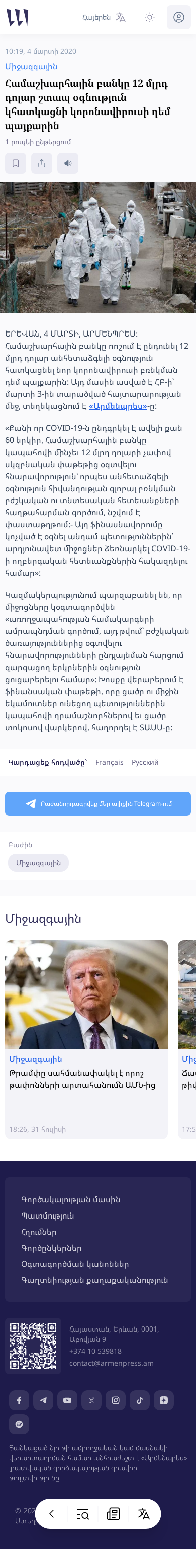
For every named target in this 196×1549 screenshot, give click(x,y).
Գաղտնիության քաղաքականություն (94, 1279)
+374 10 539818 (95, 1351)
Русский (145, 762)
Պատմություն (47, 1215)
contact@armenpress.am (111, 1363)
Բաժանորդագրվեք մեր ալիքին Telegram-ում (106, 803)
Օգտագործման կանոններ (75, 1263)
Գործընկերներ (51, 1247)
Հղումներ (39, 1231)
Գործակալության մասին (71, 1199)
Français (109, 762)
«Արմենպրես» (118, 405)
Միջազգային (38, 862)
